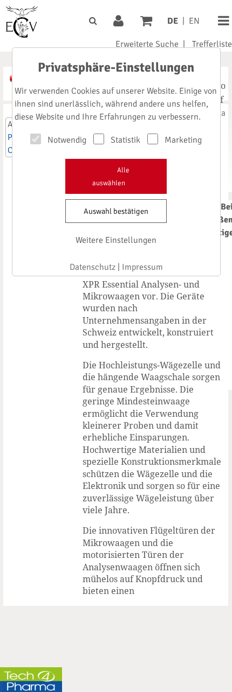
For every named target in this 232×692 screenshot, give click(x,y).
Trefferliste (212, 44)
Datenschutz (92, 267)
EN (194, 21)
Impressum (142, 267)
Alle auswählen (110, 176)
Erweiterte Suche (147, 44)
